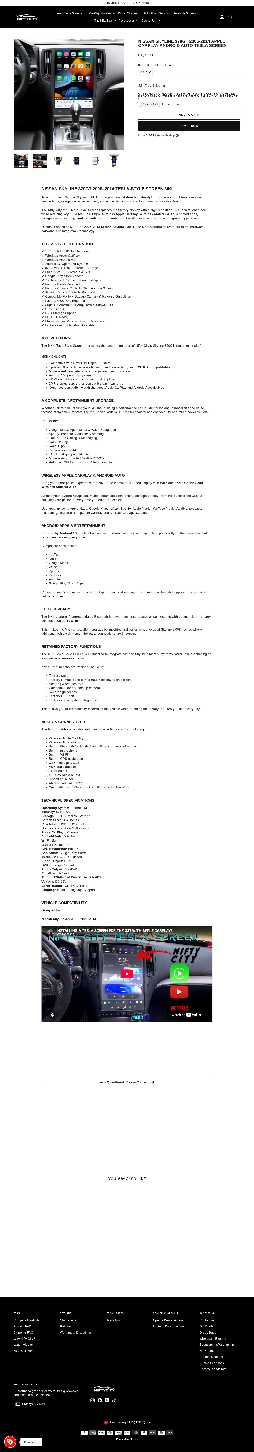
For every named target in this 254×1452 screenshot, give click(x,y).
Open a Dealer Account (169, 1320)
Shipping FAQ (23, 1332)
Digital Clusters (128, 13)
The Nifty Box (103, 20)
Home (57, 13)
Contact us (207, 1320)
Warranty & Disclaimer (75, 1332)
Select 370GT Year (156, 65)
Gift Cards (206, 1326)
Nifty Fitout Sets (155, 13)
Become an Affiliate (213, 1369)
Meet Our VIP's (24, 1350)
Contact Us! (145, 1082)
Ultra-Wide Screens (185, 13)
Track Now (114, 1320)
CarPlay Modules (100, 13)
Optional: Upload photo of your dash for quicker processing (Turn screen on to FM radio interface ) (188, 96)
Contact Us (149, 20)
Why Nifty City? (24, 1338)
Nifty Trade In (209, 1350)
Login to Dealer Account (170, 1326)
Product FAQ (22, 1326)
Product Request (211, 1356)
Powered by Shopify (127, 1439)
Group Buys (208, 1332)
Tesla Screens (73, 13)
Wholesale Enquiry (213, 1338)
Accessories (127, 20)
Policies (65, 1326)
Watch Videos (23, 1344)
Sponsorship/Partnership (217, 1344)
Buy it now (189, 126)
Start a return (69, 1320)
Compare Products (27, 1320)
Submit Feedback (212, 1363)
